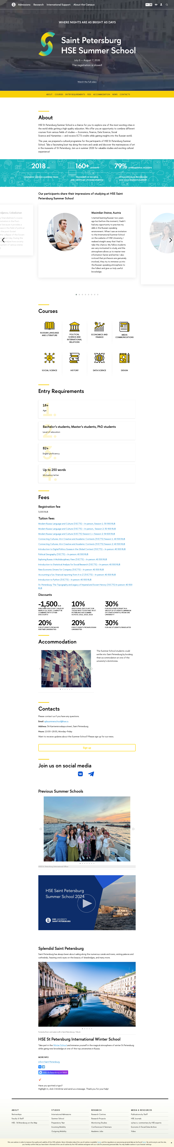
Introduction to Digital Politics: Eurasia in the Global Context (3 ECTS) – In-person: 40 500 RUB (82, 549)
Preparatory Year (58, 1123)
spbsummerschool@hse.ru (56, 721)
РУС (147, 4)
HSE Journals (136, 1118)
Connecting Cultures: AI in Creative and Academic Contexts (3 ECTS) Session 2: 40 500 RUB (81, 544)
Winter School (60, 1045)
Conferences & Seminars (101, 1127)
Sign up (87, 747)
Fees (89, 94)
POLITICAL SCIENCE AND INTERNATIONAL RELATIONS (74, 338)
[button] (76, 294)
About (49, 94)
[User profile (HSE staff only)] (161, 5)
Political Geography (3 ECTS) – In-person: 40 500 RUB (63, 554)
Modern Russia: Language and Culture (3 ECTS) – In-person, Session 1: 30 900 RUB (76, 523)
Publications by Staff (139, 1114)
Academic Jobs (97, 1131)
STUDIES (55, 1110)
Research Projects (98, 1118)
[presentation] (3, 240)
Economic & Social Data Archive (144, 1127)
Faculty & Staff (18, 1118)
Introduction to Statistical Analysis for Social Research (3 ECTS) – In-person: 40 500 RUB (79, 564)
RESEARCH (96, 1110)
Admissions (24, 4)
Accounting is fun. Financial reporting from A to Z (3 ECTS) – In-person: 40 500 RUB (77, 574)
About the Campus (84, 4)
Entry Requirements (75, 94)
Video (133, 1131)
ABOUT (15, 1110)
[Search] (166, 4)
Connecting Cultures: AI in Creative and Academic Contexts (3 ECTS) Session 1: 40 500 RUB (81, 538)
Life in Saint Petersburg (49, 1061)
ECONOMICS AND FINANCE (99, 335)
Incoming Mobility (58, 1127)
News (114, 94)
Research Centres (98, 1114)
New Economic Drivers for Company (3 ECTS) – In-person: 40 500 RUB (71, 569)
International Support (58, 4)
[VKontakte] (39, 1066)
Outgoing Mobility (58, 1131)
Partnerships (16, 1114)
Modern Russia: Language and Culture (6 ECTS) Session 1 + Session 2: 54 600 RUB (76, 533)
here (99, 1142)
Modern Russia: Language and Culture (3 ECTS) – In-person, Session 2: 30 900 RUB (77, 528)
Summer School (57, 1118)
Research (39, 4)
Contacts (125, 94)
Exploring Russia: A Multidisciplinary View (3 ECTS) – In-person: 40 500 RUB (72, 559)
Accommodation (101, 94)
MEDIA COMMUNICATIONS (124, 336)
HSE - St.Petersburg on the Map (24, 1123)
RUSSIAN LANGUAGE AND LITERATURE (49, 334)
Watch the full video (87, 81)
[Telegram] (43, 1066)
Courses (59, 94)
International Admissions (61, 1114)
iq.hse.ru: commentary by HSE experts (146, 1123)
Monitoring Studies (99, 1123)
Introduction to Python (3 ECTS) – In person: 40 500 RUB (64, 579)
